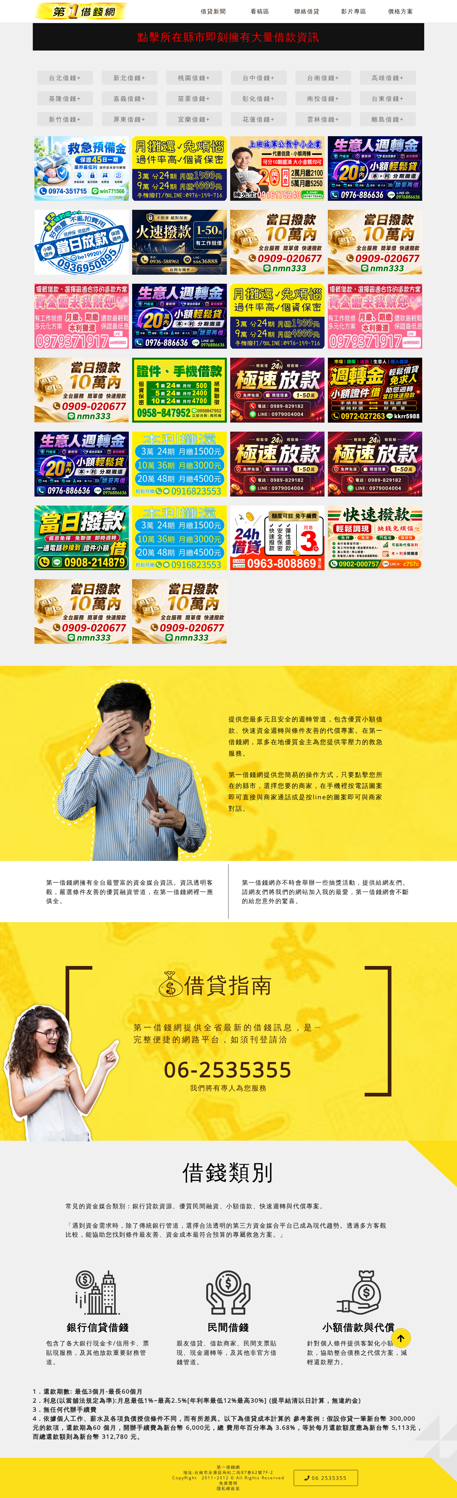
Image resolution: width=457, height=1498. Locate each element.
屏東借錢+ (129, 119)
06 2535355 (329, 1478)
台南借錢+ (323, 78)
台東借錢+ (388, 98)
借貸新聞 (213, 11)
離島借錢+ (388, 119)
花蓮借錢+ (259, 119)
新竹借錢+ (65, 119)
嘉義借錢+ (129, 98)
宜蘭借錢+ (194, 119)
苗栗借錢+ (194, 98)
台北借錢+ (65, 78)
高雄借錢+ (388, 78)
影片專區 (354, 11)
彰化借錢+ (259, 98)
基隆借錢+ (65, 98)
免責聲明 (228, 1483)
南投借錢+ (323, 98)
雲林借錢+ (323, 119)
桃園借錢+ (194, 78)
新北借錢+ (129, 78)
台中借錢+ (259, 78)
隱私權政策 (228, 1488)
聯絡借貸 (307, 11)
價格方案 (401, 11)
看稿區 (260, 11)
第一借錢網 (228, 1467)
